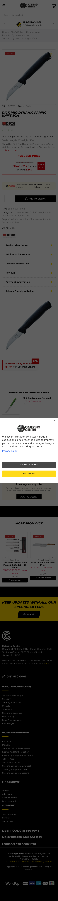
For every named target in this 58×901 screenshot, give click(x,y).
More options (29, 464)
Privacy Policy (10, 451)
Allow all (29, 473)
